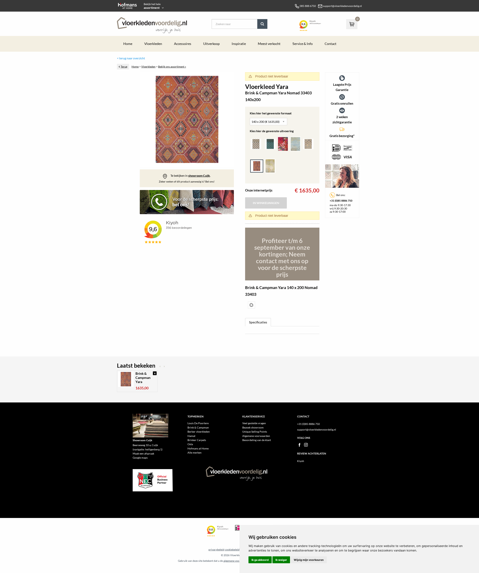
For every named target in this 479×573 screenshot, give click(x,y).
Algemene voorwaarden (256, 435)
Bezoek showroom (253, 427)
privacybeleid (216, 549)
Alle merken (194, 452)
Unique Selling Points (254, 431)
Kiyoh (300, 461)
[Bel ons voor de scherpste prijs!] (187, 203)
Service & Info (302, 44)
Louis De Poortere (198, 423)
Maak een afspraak (143, 453)
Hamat (191, 435)
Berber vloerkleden (198, 431)
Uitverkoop (211, 44)
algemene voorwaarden (237, 560)
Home (127, 44)
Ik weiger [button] (281, 559)
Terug (124, 66)
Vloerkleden (153, 44)
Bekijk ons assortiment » (172, 66)
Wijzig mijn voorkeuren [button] (309, 559)
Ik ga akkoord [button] (260, 559)
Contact (330, 44)
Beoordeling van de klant (256, 440)
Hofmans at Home (198, 448)
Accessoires (182, 44)
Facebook (299, 445)
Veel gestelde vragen (254, 423)
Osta (190, 444)
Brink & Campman (198, 427)
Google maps (140, 457)
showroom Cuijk (199, 175)
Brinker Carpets (196, 440)
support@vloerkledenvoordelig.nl (316, 429)
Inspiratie (239, 44)
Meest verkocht (269, 44)
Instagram (306, 445)
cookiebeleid (232, 549)
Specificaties (258, 322)
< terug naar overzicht (131, 58)
